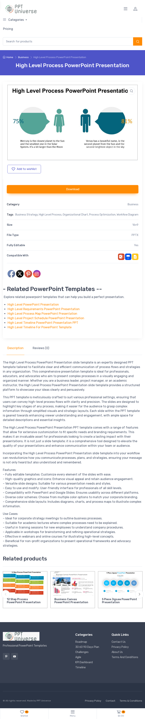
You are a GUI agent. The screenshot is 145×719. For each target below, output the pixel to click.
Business (23, 57)
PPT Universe (44, 700)
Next (139, 594)
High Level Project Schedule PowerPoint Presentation (46, 318)
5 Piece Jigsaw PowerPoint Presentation (119, 601)
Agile (78, 657)
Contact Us (119, 642)
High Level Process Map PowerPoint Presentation (42, 313)
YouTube (14, 656)
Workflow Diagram (127, 214)
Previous (5, 594)
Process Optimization (102, 214)
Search (137, 41)
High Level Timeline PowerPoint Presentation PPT (43, 322)
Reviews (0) (41, 348)
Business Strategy (26, 214)
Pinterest (6, 656)
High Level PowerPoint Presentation (33, 304)
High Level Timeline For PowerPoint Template (40, 327)
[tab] (15, 348)
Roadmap (81, 642)
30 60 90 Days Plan (87, 647)
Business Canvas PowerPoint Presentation (71, 601)
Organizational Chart (75, 214)
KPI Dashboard (84, 662)
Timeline (80, 667)
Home (9, 57)
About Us (117, 652)
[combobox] (72, 41)
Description (15, 348)
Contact (110, 700)
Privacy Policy (120, 647)
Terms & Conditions (131, 700)
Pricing (8, 29)
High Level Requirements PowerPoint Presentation (44, 309)
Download (72, 189)
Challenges (82, 652)
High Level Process (50, 214)
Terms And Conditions (125, 657)
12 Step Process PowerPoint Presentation (24, 601)
